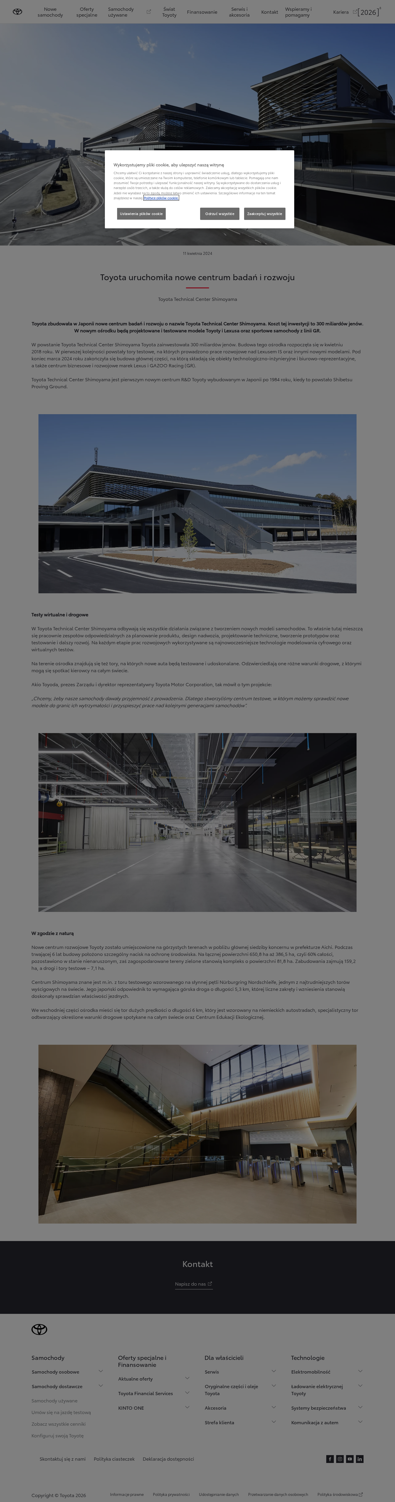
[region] (199, 189)
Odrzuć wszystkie (219, 213)
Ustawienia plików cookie (141, 213)
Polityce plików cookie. (161, 197)
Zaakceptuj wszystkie (264, 213)
